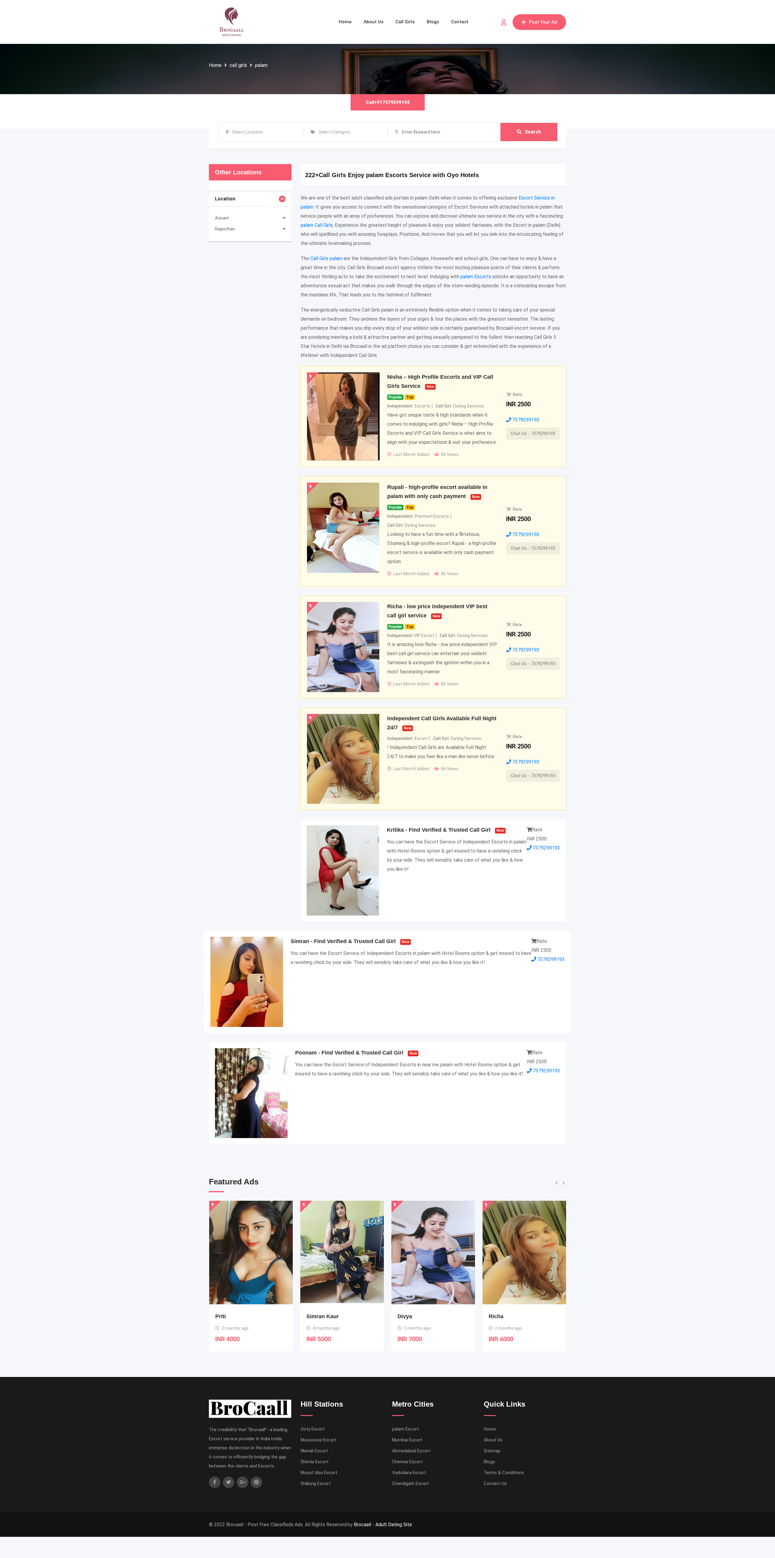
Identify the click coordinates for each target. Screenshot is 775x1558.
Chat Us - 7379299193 (533, 433)
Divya (313, 1316)
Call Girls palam (326, 258)
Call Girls (405, 22)
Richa (404, 1316)
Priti (494, 1316)
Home (345, 22)
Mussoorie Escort (318, 1440)
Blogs (433, 22)
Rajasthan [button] (225, 229)
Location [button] (225, 199)
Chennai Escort (407, 1461)
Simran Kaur (231, 1316)
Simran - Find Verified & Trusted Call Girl (343, 941)
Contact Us (495, 1483)
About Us (373, 22)
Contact (459, 22)
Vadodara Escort (409, 1472)
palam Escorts (475, 276)
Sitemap (492, 1451)
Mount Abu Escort (319, 1472)
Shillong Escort (316, 1483)
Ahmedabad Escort (411, 1451)
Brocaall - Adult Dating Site (383, 1524)
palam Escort (405, 1429)
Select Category (334, 132)
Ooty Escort (313, 1429)
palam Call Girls (317, 225)
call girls (238, 65)
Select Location (247, 132)
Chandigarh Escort (410, 1483)
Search (533, 132)
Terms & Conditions (504, 1472)
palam (261, 65)
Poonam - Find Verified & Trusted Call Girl (349, 1053)
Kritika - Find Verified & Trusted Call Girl (438, 830)
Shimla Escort (314, 1461)
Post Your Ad (543, 22)
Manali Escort (314, 1451)
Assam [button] (222, 218)
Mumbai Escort (407, 1440)
